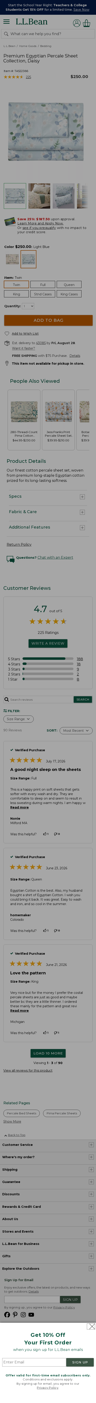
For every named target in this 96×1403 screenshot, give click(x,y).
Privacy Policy (47, 1387)
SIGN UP (80, 1362)
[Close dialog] (91, 1326)
